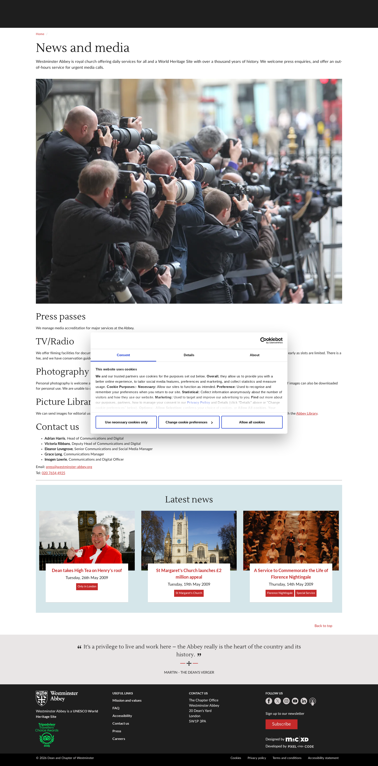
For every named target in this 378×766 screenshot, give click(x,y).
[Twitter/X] (277, 701)
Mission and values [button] (127, 700)
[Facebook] (269, 701)
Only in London (87, 586)
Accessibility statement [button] (323, 758)
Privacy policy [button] (257, 758)
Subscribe (281, 724)
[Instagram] (286, 701)
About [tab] (254, 355)
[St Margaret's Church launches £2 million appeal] (189, 541)
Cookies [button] (236, 758)
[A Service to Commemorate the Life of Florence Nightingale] (291, 541)
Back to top (323, 626)
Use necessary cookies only (126, 422)
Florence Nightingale (280, 593)
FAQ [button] (115, 708)
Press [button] (116, 731)
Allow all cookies (252, 422)
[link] (297, 739)
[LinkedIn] (304, 701)
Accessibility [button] (122, 715)
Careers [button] (118, 738)
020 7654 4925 (53, 473)
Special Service (306, 593)
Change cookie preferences (186, 422)
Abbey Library (306, 413)
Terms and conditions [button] (287, 758)
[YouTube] (295, 701)
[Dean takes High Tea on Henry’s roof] (87, 541)
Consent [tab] (123, 355)
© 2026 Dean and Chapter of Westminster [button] (65, 758)
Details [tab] (189, 355)
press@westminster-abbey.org (69, 467)
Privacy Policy (198, 402)
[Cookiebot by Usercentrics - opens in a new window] (263, 340)
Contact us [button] (120, 723)
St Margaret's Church (189, 593)
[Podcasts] (312, 702)
